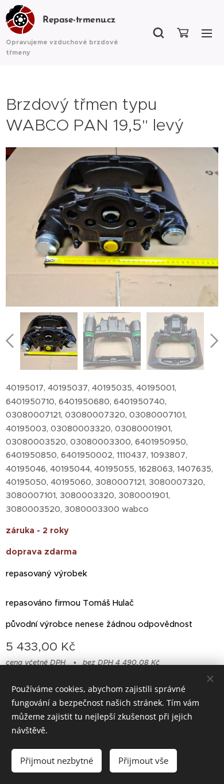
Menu (206, 32)
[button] (158, 32)
